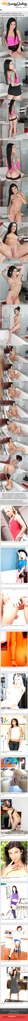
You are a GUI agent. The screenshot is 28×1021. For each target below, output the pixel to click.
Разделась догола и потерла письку (10, 667)
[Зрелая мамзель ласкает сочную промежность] (14, 523)
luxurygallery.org (12, 1016)
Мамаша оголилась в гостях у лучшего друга (12, 1003)
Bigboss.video (19, 7)
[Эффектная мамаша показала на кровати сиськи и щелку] (14, 816)
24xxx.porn (11, 1013)
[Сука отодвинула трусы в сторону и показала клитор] (14, 565)
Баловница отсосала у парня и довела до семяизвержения (11, 878)
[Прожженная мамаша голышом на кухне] (14, 942)
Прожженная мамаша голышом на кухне (10, 961)
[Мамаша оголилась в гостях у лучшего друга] (14, 984)
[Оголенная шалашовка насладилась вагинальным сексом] (14, 774)
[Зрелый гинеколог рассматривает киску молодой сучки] (14, 607)
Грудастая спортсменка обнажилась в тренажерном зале (14, 710)
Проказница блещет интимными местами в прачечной (11, 752)
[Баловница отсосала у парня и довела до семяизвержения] (14, 858)
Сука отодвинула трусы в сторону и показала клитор (14, 583)
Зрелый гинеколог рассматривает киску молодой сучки (13, 626)
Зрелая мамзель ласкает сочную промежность (12, 541)
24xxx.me (25, 7)
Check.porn (16, 1013)
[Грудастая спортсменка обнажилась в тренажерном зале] (14, 691)
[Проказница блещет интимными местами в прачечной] (14, 733)
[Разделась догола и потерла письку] (14, 649)
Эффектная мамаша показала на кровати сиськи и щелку (13, 836)
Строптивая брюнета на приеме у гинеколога (12, 919)
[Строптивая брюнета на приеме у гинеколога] (14, 900)
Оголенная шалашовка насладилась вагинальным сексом (13, 794)
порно (11, 1011)
